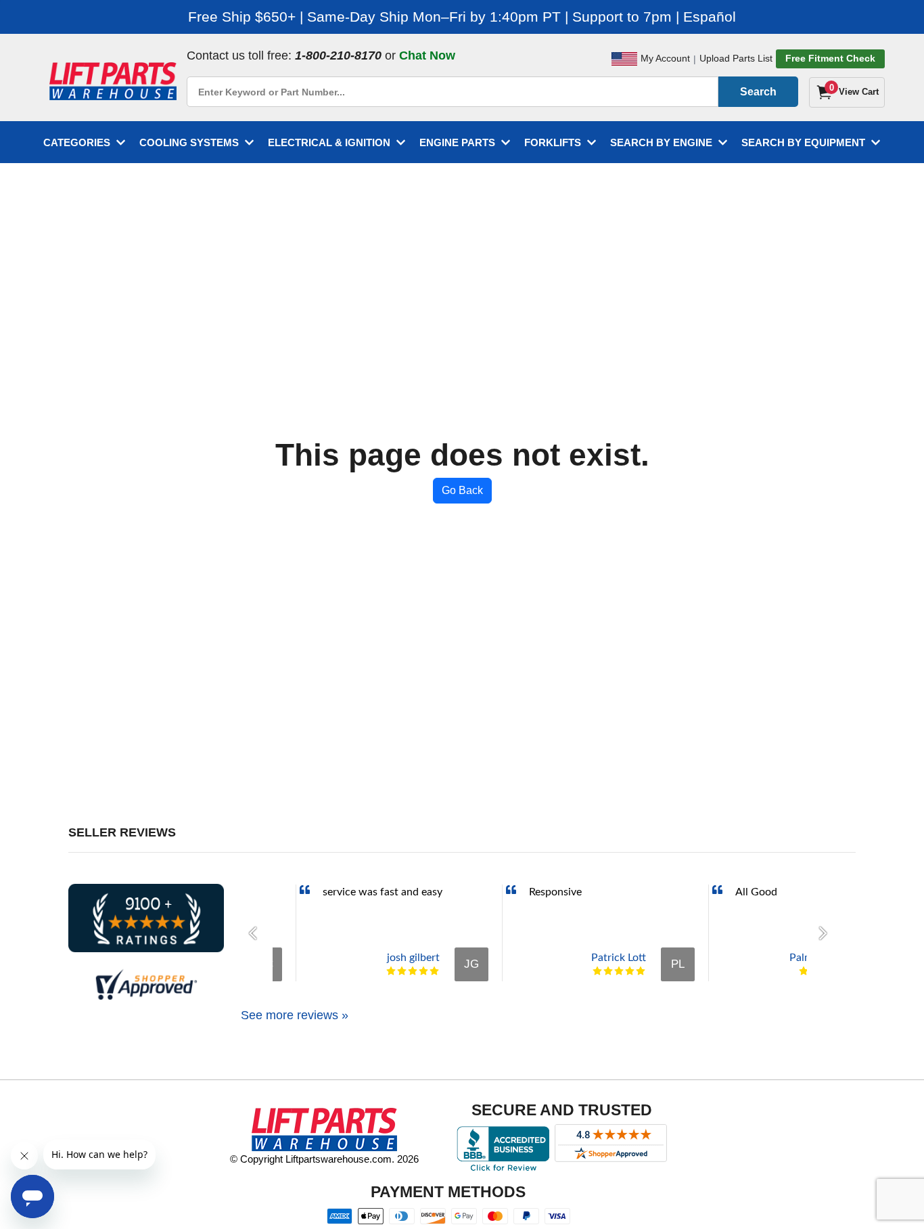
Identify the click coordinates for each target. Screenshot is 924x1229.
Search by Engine (661, 142)
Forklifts (552, 142)
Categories (76, 142)
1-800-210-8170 (338, 55)
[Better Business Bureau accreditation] (503, 1148)
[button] (257, 933)
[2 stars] (401, 971)
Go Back (462, 490)
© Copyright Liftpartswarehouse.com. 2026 (324, 1159)
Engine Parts (457, 142)
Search (758, 91)
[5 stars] (434, 971)
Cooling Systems (189, 142)
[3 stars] (412, 971)
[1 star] (391, 971)
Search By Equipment (803, 142)
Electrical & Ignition (329, 142)
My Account (665, 58)
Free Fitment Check (830, 58)
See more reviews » (294, 1015)
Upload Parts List (735, 58)
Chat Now (427, 55)
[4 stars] (423, 971)
